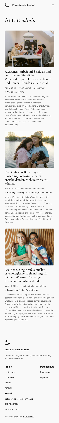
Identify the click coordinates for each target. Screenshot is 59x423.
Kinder (21, 290)
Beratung (11, 192)
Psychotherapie (45, 192)
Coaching (20, 192)
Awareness (11, 92)
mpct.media (28, 417)
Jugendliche (12, 290)
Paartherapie (31, 192)
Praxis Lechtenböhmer (23, 5)
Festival (20, 92)
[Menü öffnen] (52, 5)
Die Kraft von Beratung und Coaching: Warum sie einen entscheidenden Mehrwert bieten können (26, 177)
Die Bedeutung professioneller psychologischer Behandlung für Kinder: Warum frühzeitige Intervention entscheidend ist (26, 275)
